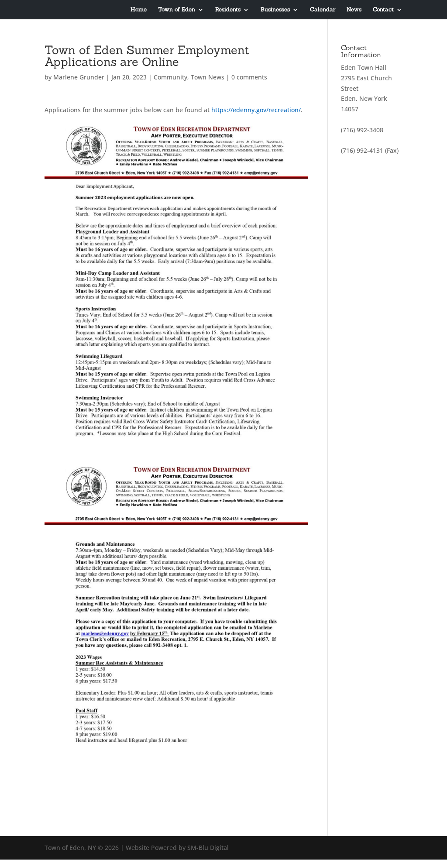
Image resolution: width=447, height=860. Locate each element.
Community (170, 77)
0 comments (249, 77)
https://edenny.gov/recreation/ (256, 110)
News (354, 10)
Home (139, 10)
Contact (383, 10)
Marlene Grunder (78, 77)
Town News (207, 77)
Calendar (322, 10)
